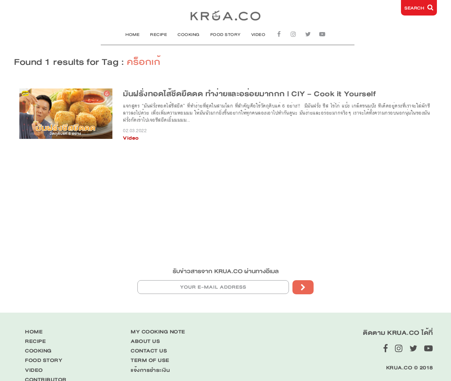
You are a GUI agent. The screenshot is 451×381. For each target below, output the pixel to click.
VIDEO (258, 34)
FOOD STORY (225, 34)
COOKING (189, 34)
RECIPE (158, 34)
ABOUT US (145, 341)
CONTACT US (149, 350)
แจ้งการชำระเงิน (150, 370)
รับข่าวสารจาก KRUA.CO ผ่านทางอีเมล (226, 271)
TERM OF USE (150, 360)
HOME (132, 34)
